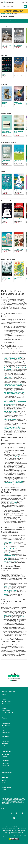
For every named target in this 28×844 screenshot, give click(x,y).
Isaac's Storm (8, 542)
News (3, 791)
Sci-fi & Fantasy (5, 706)
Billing (3, 767)
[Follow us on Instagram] (14, 818)
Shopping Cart (5, 741)
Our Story (4, 780)
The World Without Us (10, 411)
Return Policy (5, 770)
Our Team (4, 785)
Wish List (4, 745)
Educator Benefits (6, 723)
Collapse (6, 544)
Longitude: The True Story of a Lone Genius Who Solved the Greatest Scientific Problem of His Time (14, 427)
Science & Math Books (6, 13)
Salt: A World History (10, 419)
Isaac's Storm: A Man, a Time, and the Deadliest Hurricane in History (14, 357)
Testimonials (5, 794)
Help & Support (5, 763)
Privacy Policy (12, 828)
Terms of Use (5, 828)
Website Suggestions (7, 772)
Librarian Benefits (6, 725)
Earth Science (19, 457)
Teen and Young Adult (7, 697)
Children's (4, 694)
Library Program (5, 754)
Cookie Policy (17, 830)
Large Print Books (6, 710)
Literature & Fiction (6, 701)
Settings (4, 739)
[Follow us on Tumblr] (22, 813)
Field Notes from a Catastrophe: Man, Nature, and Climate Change (14, 384)
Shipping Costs (5, 765)
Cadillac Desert (8, 553)
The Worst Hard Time (10, 549)
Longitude (7, 558)
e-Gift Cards (5, 727)
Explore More (14, 21)
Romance (4, 708)
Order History (5, 743)
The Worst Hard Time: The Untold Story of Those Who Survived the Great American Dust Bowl (15, 403)
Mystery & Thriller (6, 703)
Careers (4, 789)
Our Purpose (5, 782)
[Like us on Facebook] (6, 813)
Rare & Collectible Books (7, 712)
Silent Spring (7, 377)
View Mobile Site (6, 732)
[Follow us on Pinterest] (17, 813)
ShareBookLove (5, 721)
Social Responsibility (6, 787)
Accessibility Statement (17, 832)
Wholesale (4, 756)
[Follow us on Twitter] (11, 813)
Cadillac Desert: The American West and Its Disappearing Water (14, 393)
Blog (3, 730)
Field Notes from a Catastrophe (13, 482)
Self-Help (4, 699)
